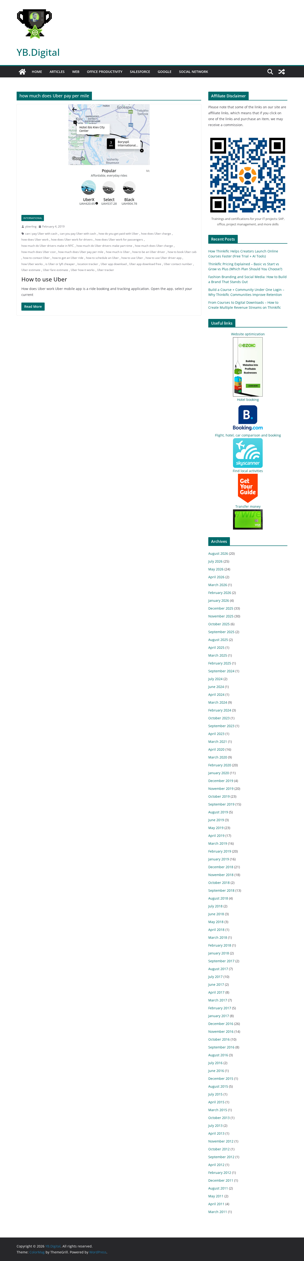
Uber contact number (178, 264)
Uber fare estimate (55, 270)
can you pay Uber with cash (78, 234)
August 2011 (218, 1188)
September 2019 (221, 804)
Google (164, 71)
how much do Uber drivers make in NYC (47, 246)
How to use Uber (44, 279)
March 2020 (217, 757)
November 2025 (220, 616)
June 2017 (216, 984)
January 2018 (218, 953)
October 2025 (219, 624)
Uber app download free (145, 264)
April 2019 (216, 835)
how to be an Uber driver (148, 252)
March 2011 (217, 1211)
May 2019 (215, 827)
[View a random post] (281, 71)
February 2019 (219, 851)
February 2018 (219, 945)
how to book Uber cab (182, 252)
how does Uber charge (156, 234)
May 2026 (215, 569)
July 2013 (215, 1125)
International (32, 218)
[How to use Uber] (109, 157)
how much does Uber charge (154, 246)
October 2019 (219, 796)
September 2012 (221, 1157)
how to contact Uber (36, 258)
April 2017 (216, 992)
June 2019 (216, 820)
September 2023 (221, 726)
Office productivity (104, 71)
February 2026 (219, 592)
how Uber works (32, 264)
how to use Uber (132, 258)
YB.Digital (38, 52)
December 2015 (220, 1078)
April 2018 (216, 929)
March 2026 (217, 585)
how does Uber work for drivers (72, 239)
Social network (193, 71)
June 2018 (216, 914)
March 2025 (217, 655)
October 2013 (219, 1117)
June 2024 (216, 686)
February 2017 (219, 1008)
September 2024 (221, 671)
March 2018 (217, 937)
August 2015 (218, 1086)
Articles (57, 71)
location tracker (87, 264)
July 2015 (215, 1094)
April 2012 (216, 1164)
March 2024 (217, 702)
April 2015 (216, 1102)
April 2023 (216, 733)
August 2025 (218, 639)
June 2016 (216, 1070)
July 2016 (215, 1063)
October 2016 (219, 1039)
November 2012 (220, 1141)
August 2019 (218, 812)
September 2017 (221, 961)
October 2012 (219, 1149)
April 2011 (216, 1204)
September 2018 (221, 890)
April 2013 (216, 1133)
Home (37, 71)
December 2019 (220, 780)
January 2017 (218, 1016)
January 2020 (218, 773)
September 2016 (221, 1047)
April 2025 (216, 647)
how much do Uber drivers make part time (104, 246)
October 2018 (219, 882)
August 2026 (218, 553)
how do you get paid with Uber (118, 234)
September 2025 (221, 632)
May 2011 (215, 1196)
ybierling (31, 226)
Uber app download (114, 264)
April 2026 (216, 577)
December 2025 (220, 608)
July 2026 (215, 561)
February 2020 (219, 765)
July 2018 (215, 906)
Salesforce (140, 71)
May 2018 (215, 922)
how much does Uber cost (38, 252)
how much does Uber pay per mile (80, 252)
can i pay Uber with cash (41, 234)
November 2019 (220, 788)
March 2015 (217, 1110)
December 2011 (220, 1180)
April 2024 (216, 694)
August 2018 (218, 898)
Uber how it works (83, 270)
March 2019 (217, 843)
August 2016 (218, 1055)
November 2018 (220, 874)
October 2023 (219, 718)
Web (75, 71)
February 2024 (219, 710)
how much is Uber (118, 252)
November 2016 (220, 1031)
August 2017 (218, 969)
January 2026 (218, 600)
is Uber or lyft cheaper (60, 264)
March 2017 (217, 1000)
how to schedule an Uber (102, 258)
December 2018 (220, 867)
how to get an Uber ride (67, 258)
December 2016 (220, 1023)
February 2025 (219, 663)
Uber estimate (30, 270)
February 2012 (219, 1172)
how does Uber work (34, 239)
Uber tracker (105, 270)
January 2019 (218, 859)
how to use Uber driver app (163, 258)
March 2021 (217, 741)
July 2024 (215, 679)
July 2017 (215, 976)
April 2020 (216, 749)
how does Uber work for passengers (119, 239)
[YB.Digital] (22, 71)
